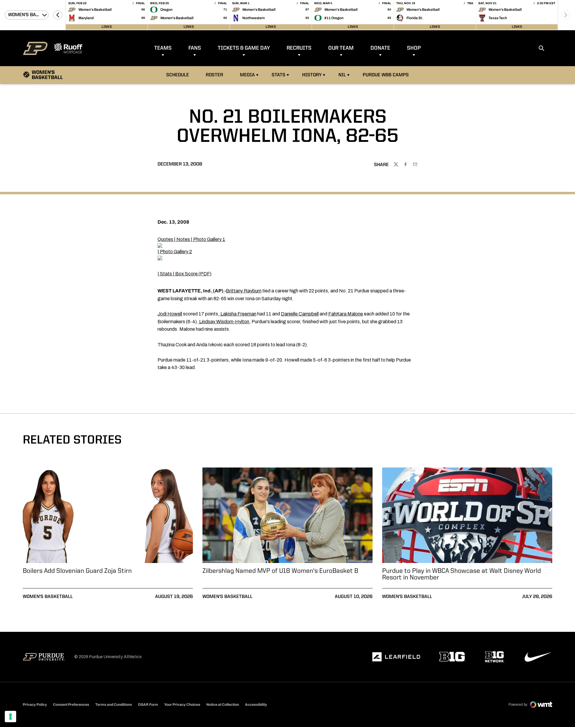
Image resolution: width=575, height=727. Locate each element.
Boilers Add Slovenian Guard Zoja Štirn (77, 571)
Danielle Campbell (300, 313)
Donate (380, 48)
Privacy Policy (35, 704)
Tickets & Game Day (244, 48)
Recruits (299, 48)
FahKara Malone (345, 313)
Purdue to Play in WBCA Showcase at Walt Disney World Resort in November (461, 574)
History (312, 75)
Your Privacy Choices (182, 704)
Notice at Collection (222, 704)
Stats (278, 75)
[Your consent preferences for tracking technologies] (10, 716)
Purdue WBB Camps (386, 75)
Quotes (165, 239)
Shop (414, 48)
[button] (57, 14)
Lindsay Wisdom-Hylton (224, 321)
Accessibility (256, 704)
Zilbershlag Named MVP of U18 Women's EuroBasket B (280, 571)
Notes (183, 239)
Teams (163, 48)
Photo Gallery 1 (209, 239)
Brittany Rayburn (243, 290)
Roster (214, 75)
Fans (194, 48)
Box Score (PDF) (193, 273)
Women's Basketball (48, 596)
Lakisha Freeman (238, 313)
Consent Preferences (71, 704)
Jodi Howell (170, 313)
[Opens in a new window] (396, 657)
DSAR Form (148, 704)
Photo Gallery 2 (176, 251)
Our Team (341, 48)
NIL (342, 75)
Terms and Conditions (113, 704)
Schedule (177, 75)
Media (247, 75)
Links (107, 27)
